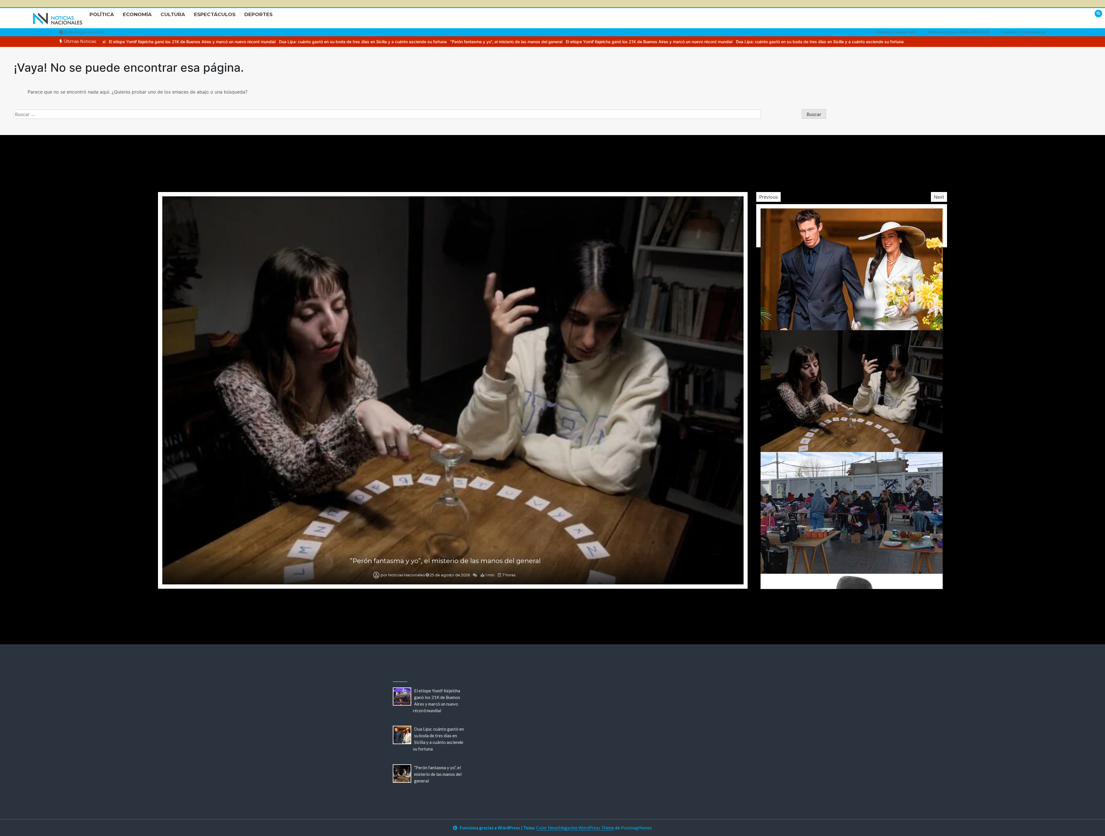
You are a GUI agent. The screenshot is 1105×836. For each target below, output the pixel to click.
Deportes (258, 14)
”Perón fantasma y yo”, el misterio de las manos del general (373, 41)
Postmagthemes (636, 827)
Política (101, 14)
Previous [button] (768, 197)
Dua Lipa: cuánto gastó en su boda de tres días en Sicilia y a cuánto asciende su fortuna (230, 41)
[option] (516, 42)
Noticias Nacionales (406, 575)
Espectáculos (214, 14)
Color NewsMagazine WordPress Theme (575, 827)
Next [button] (939, 197)
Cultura (173, 14)
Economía (137, 14)
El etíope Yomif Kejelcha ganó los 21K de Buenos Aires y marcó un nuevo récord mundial (516, 41)
